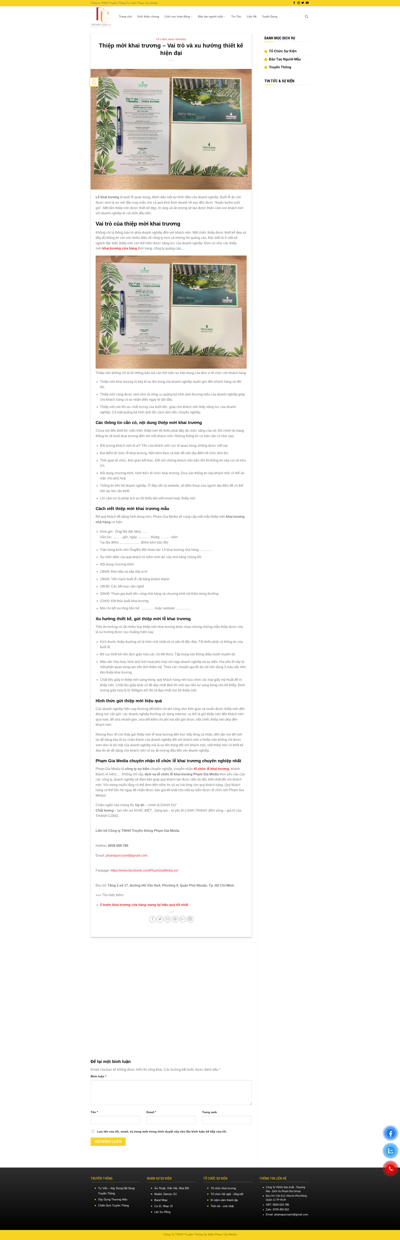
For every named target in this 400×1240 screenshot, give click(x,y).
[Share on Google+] (182, 919)
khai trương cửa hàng (119, 248)
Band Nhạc (161, 1200)
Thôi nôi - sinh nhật (222, 1206)
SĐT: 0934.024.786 (277, 1204)
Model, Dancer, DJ (165, 1194)
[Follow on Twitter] (302, 3)
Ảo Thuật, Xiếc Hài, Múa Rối (171, 1188)
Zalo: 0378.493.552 (277, 1209)
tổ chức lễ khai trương (211, 769)
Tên (94, 1112)
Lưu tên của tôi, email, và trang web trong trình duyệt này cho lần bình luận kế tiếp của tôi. (162, 1131)
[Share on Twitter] (159, 919)
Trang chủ (125, 16)
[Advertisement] (287, 152)
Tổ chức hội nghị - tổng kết (227, 1194)
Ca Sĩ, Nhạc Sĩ (163, 1206)
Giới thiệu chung (148, 16)
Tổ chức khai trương (223, 1188)
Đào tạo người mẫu (210, 16)
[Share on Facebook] (152, 919)
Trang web (209, 1112)
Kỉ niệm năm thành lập (224, 1200)
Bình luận (98, 1076)
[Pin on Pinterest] (175, 919)
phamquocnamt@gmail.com (126, 855)
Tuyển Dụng (269, 16)
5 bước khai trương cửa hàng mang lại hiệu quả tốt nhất (144, 905)
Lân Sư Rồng (162, 1212)
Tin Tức (236, 16)
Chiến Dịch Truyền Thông (113, 1205)
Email (151, 1112)
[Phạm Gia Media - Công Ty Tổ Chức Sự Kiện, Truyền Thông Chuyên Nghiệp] (101, 16)
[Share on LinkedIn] (190, 919)
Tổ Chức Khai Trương (171, 39)
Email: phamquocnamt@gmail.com (287, 1214)
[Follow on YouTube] (307, 3)
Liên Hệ (251, 16)
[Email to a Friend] (167, 919)
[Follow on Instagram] (298, 3)
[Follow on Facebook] (294, 3)
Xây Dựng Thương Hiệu (112, 1199)
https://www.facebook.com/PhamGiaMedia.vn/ (144, 870)
